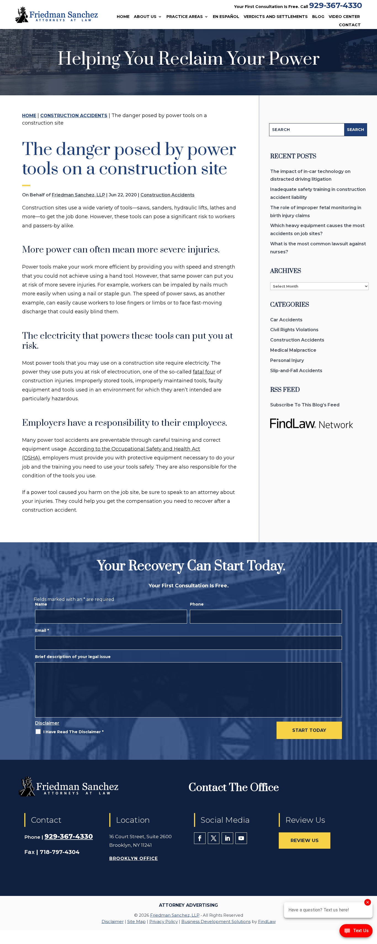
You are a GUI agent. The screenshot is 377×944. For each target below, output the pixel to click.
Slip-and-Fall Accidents (296, 370)
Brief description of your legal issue (73, 656)
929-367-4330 (335, 5)
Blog (318, 17)
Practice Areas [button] (184, 17)
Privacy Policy (163, 921)
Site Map (136, 921)
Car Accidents (286, 319)
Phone (197, 604)
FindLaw (267, 921)
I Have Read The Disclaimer (73, 731)
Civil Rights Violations (294, 329)
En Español (226, 17)
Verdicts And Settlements (276, 17)
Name (41, 604)
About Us (145, 17)
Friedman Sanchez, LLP (78, 195)
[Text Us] (356, 932)
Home (123, 17)
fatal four (204, 372)
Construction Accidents (167, 195)
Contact (350, 25)
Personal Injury (287, 360)
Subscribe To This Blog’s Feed (304, 404)
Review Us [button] (304, 840)
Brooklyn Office (133, 858)
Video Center (344, 17)
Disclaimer (47, 723)
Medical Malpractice (293, 350)
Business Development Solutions (216, 921)
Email (42, 630)
